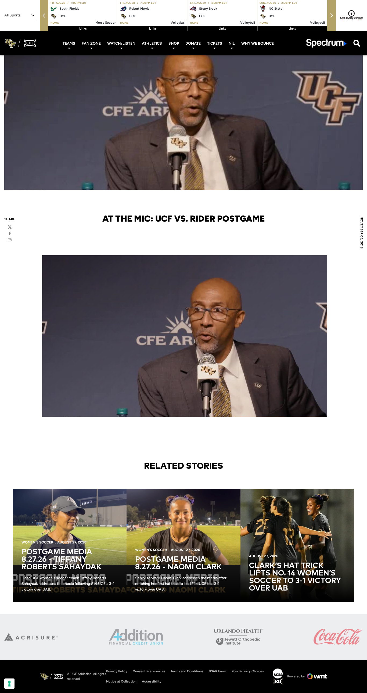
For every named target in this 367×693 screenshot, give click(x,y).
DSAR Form (217, 671)
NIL (232, 43)
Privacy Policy (116, 671)
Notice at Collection (121, 681)
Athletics (152, 43)
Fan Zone (91, 43)
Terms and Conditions (187, 671)
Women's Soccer (37, 542)
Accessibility (151, 681)
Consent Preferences (149, 671)
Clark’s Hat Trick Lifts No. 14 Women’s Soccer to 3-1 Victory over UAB (295, 577)
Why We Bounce (257, 43)
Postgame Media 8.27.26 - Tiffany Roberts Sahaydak (61, 559)
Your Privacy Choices (248, 671)
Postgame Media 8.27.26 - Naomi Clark (178, 563)
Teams (69, 43)
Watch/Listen (121, 43)
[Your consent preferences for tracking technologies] (9, 683)
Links (83, 28)
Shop (173, 43)
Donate (193, 43)
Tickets (214, 43)
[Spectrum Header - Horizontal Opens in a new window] (326, 43)
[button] (44, 15)
